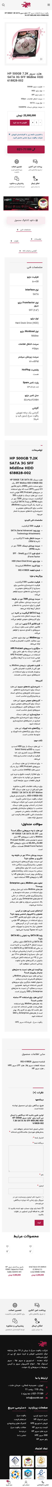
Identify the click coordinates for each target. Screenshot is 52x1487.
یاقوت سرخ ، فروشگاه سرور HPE (28, 1022)
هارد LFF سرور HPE (16, 1065)
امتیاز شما (38, 1138)
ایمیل (40, 1185)
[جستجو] (3, 5)
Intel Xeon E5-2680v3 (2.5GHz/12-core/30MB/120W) (37, 1269)
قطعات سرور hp (33, 13)
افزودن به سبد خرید (20, 123)
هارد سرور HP (37, 1068)
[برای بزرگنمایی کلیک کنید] (41, 59)
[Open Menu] (48, 5)
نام (41, 1174)
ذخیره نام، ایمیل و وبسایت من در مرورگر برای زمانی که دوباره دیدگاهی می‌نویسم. (28, 1200)
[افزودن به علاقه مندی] (30, 1246)
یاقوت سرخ (45, 13)
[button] (26, 220)
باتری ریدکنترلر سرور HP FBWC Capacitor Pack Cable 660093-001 (14, 1269)
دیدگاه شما (38, 1143)
